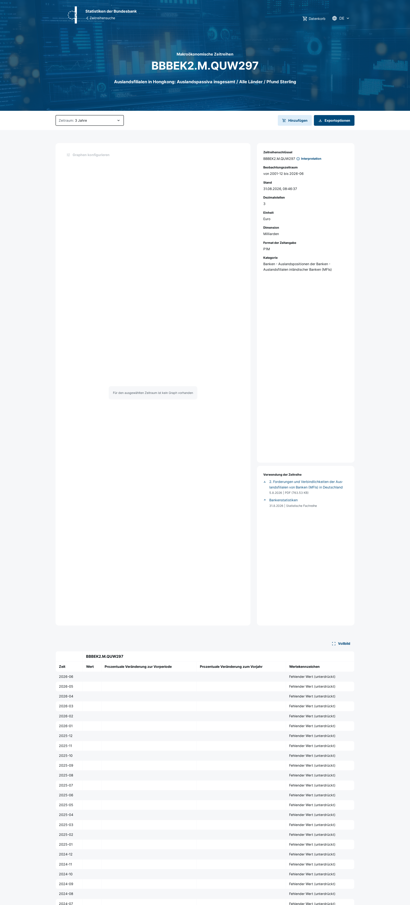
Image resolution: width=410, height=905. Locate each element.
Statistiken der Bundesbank (111, 11)
